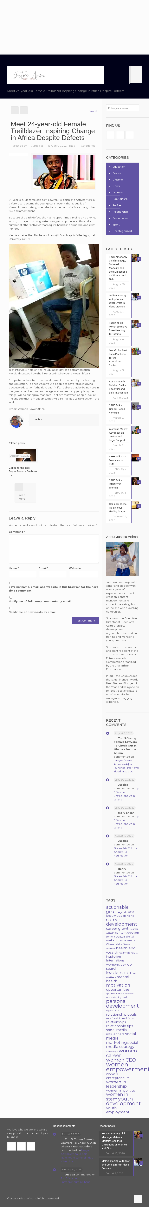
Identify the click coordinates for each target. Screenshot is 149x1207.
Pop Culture (120, 198)
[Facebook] (112, 1198)
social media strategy (122, 1044)
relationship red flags (120, 1018)
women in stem (117, 1097)
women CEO (121, 1060)
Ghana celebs (114, 944)
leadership (118, 972)
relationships (116, 1022)
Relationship (120, 211)
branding (128, 915)
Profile (117, 205)
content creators (115, 936)
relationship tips (119, 1026)
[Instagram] (128, 1198)
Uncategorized (122, 230)
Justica (35, 145)
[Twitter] (117, 1198)
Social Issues (120, 218)
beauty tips (114, 915)
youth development (123, 1101)
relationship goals (121, 1014)
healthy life (124, 953)
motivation (118, 985)
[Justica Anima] (29, 75)
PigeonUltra (112, 1010)
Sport (116, 224)
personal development (122, 1003)
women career (121, 1053)
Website (75, 568)
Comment (17, 531)
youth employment (117, 1110)
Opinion (118, 192)
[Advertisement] (74, 27)
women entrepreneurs (117, 1076)
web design (112, 1051)
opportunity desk (117, 997)
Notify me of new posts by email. (32, 612)
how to (134, 953)
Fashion (117, 173)
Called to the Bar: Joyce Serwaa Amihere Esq (23, 471)
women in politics (120, 1090)
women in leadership (116, 1084)
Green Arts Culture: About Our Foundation (126, 852)
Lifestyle (118, 179)
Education (119, 166)
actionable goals (117, 909)
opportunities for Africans (119, 993)
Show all (92, 111)
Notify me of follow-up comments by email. (40, 601)
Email (43, 568)
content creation (127, 932)
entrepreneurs (127, 940)
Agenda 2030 (126, 912)
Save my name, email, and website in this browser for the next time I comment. (53, 588)
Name (14, 568)
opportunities (118, 989)
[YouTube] (122, 1198)
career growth (118, 928)
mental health (117, 979)
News (116, 186)
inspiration (113, 956)
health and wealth (121, 950)
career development (121, 922)
